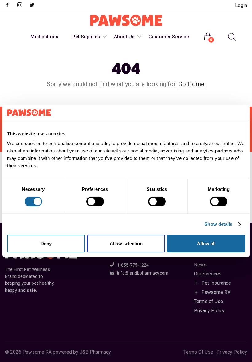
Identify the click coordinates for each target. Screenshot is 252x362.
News (200, 265)
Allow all (206, 243)
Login (241, 5)
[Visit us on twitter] (35, 6)
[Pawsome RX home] (126, 21)
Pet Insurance (216, 283)
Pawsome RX (215, 292)
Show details (218, 224)
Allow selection (126, 243)
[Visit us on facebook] (10, 6)
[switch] (95, 201)
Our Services (208, 274)
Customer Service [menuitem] (168, 37)
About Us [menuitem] (124, 37)
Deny (46, 243)
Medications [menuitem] (44, 37)
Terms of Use (208, 301)
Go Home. (192, 84)
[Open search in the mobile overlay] (231, 37)
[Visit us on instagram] (22, 6)
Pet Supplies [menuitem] (86, 37)
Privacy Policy (209, 311)
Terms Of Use (198, 352)
